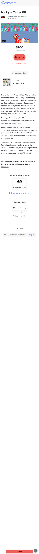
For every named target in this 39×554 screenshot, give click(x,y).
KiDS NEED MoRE (12, 18)
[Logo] (8, 2)
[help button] (36, 551)
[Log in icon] (36, 2)
